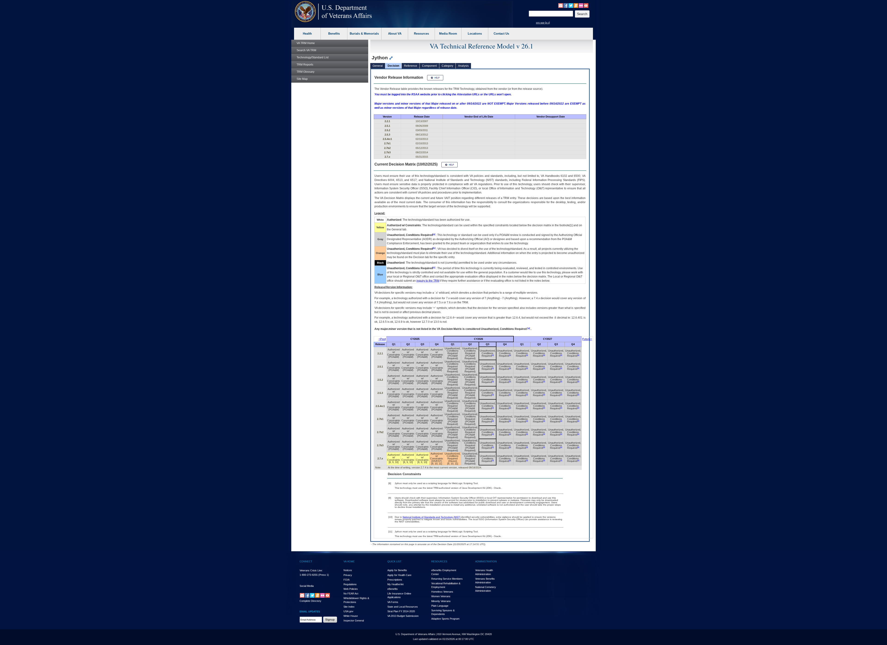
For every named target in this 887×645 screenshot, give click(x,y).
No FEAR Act (350, 593)
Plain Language (439, 605)
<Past (382, 339)
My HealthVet (395, 584)
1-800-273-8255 (309, 574)
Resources (421, 33)
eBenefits (392, 589)
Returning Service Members (447, 578)
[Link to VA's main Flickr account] (580, 5)
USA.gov (348, 611)
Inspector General (353, 620)
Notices (347, 570)
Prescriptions (394, 579)
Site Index (349, 606)
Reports (305, 64)
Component (429, 65)
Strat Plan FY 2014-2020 (401, 611)
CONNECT (306, 561)
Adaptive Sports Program (445, 618)
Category (447, 65)
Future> (587, 339)
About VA (394, 33)
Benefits (334, 33)
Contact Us (501, 33)
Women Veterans (440, 596)
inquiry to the (427, 280)
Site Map (302, 79)
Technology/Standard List (312, 57)
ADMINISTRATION (486, 561)
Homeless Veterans (442, 591)
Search (306, 50)
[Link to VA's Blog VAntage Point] (575, 5)
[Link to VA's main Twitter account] (570, 5)
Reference (410, 65)
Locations (475, 33)
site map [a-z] (543, 22)
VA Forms (392, 602)
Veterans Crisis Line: (311, 570)
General (378, 65)
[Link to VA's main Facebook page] (565, 5)
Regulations (350, 584)
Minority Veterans (441, 601)
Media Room (448, 33)
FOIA (346, 579)
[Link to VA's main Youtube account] (586, 5)
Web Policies (350, 589)
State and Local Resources (402, 606)
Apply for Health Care (399, 575)
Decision (393, 65)
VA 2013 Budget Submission (403, 616)
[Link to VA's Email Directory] (560, 5)
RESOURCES (439, 561)
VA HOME (349, 561)
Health (307, 33)
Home (306, 43)
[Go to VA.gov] (333, 11)
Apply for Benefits (397, 570)
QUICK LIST (394, 561)
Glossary (305, 71)
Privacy (347, 575)
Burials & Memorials (364, 33)
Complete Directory (310, 601)
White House (350, 616)
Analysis (463, 65)
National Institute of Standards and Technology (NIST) (431, 517)
